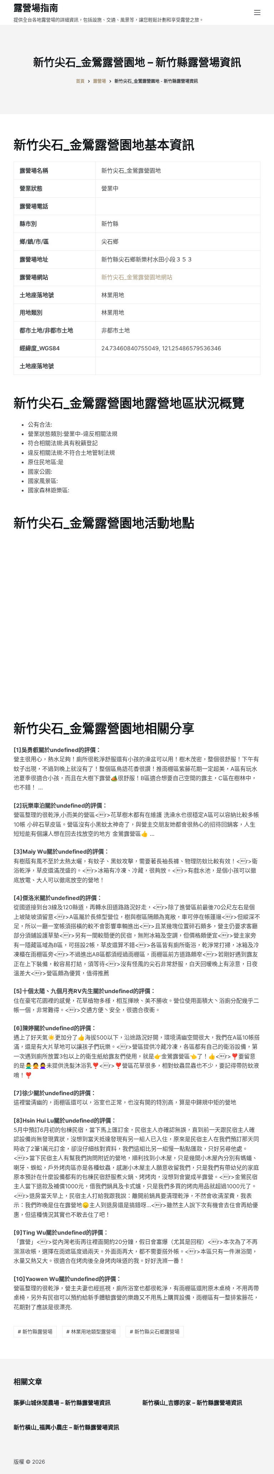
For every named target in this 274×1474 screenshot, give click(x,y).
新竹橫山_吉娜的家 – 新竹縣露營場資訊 (192, 1402)
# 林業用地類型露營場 (91, 1331)
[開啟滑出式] (257, 12)
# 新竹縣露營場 (35, 1331)
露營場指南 (36, 7)
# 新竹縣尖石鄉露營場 (154, 1331)
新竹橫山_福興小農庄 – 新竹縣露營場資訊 (66, 1427)
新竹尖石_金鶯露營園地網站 (136, 277)
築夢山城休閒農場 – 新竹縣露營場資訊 (62, 1402)
